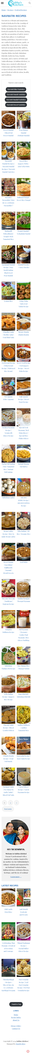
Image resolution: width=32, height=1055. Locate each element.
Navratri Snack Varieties (16, 94)
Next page (8, 809)
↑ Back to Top (16, 1004)
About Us (16, 1020)
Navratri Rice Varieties (16, 89)
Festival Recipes (21, 10)
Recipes (10, 10)
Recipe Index (16, 1017)
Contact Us (16, 1029)
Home (4, 10)
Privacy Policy (16, 1026)
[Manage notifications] (28, 1051)
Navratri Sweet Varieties (16, 105)
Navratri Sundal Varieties (16, 100)
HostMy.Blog (20, 1044)
